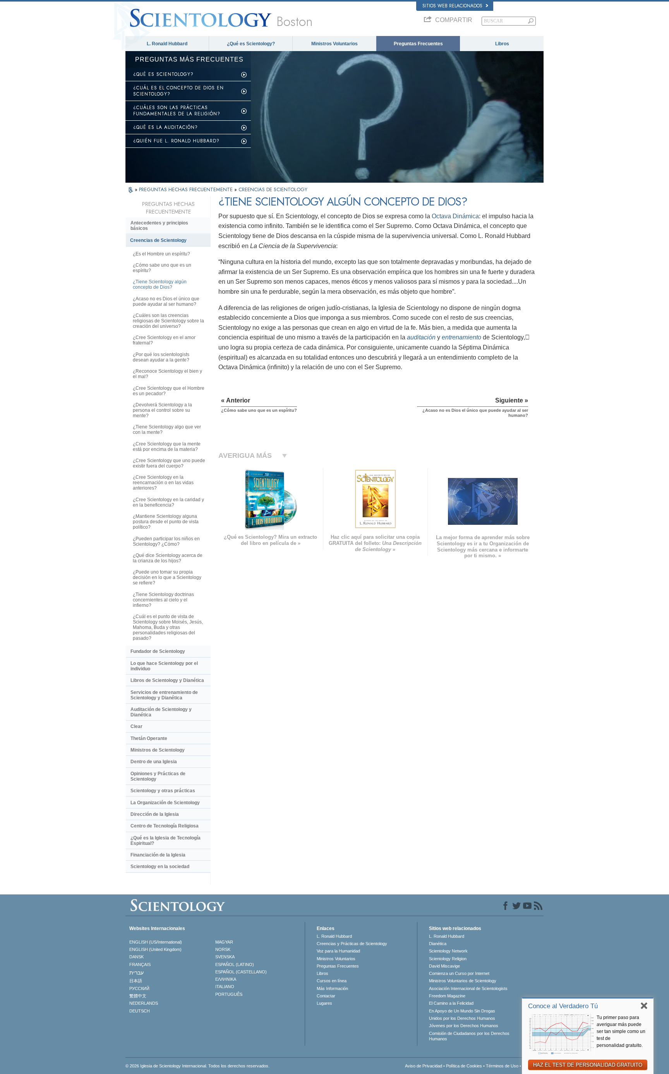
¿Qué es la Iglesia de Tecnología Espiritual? (165, 840)
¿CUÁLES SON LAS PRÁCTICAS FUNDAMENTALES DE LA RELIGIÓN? (176, 110)
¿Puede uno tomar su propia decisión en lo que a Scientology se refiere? (167, 577)
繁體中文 (137, 995)
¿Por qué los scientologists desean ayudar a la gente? (161, 357)
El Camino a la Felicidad (451, 1003)
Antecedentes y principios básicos (159, 225)
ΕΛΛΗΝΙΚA (225, 979)
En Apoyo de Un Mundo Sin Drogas (462, 1011)
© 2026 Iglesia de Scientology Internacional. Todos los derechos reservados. (197, 1066)
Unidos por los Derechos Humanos (462, 1018)
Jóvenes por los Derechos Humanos (463, 1025)
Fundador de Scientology (157, 651)
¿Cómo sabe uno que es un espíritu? (162, 267)
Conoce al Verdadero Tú (563, 1006)
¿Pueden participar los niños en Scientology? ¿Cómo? (166, 541)
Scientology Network (448, 951)
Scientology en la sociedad (159, 866)
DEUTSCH (139, 1011)
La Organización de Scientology (165, 802)
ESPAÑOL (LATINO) (234, 964)
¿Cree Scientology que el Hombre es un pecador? (168, 390)
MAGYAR (224, 942)
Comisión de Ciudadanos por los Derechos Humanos (469, 1036)
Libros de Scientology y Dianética (167, 680)
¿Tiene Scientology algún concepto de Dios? (160, 284)
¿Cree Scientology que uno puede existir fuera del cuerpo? (169, 463)
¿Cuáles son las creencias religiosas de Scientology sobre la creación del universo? (168, 321)
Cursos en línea (332, 980)
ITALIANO (224, 986)
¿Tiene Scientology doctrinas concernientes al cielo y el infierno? (163, 600)
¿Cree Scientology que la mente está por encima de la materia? (167, 446)
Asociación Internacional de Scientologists (468, 988)
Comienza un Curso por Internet (459, 973)
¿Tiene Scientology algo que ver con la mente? (167, 429)
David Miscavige (444, 966)
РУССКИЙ (139, 988)
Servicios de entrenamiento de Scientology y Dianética (164, 695)
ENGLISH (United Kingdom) (155, 949)
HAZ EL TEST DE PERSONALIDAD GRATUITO (587, 1065)
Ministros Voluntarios (334, 43)
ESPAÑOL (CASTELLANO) (241, 972)
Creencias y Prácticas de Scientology (352, 943)
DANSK (136, 956)
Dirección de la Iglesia (154, 814)
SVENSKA (225, 956)
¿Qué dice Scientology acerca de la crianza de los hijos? (167, 558)
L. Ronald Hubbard (167, 43)
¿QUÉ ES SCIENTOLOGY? (163, 74)
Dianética (437, 943)
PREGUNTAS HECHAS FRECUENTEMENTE (186, 189)
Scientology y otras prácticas (162, 790)
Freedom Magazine (447, 995)
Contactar (326, 995)
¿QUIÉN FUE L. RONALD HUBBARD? (176, 140)
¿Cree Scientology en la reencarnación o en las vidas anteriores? (163, 482)
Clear (136, 726)
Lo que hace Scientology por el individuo (164, 666)
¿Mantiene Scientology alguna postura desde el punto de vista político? (166, 522)
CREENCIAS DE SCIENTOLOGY (272, 189)
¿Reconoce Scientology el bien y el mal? (167, 373)
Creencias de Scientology (158, 240)
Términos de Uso (502, 1066)
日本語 (135, 980)
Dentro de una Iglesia (153, 761)
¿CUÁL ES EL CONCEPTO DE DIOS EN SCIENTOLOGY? (178, 91)
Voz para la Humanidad (338, 951)
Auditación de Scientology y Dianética (161, 712)
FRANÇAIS (140, 964)
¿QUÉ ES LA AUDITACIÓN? (165, 127)
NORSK (222, 949)
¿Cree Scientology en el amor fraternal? (164, 340)
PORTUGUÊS (228, 994)
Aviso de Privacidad (423, 1066)
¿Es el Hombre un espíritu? (161, 254)
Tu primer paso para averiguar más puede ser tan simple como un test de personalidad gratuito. (621, 1031)
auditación (421, 337)
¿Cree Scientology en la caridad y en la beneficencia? (168, 502)
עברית (136, 973)
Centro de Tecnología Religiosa (164, 826)
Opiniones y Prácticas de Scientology (157, 776)
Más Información (332, 988)
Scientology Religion (448, 958)
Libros (502, 43)
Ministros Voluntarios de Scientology (462, 980)
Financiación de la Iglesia (157, 855)
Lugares (324, 1003)
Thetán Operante (148, 738)
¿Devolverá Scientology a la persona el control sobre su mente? (162, 410)
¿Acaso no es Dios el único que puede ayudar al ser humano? (166, 301)
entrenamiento (461, 337)
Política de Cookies (464, 1066)
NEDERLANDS (143, 1003)
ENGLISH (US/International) (155, 942)
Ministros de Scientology (157, 750)
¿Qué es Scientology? (251, 43)
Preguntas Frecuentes (418, 43)
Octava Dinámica (455, 216)
